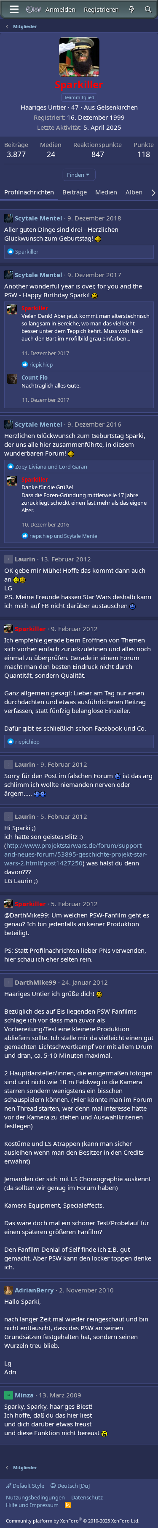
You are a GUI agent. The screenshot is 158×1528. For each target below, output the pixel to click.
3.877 (16, 154)
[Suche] (148, 9)
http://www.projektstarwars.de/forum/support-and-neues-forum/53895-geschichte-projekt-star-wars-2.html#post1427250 (75, 854)
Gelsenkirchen (117, 107)
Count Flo (34, 377)
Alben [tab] (134, 192)
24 (51, 154)
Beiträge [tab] (74, 192)
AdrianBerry (34, 1290)
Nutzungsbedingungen (35, 1497)
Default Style (27, 1485)
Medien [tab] (106, 192)
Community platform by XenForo (72, 1521)
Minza (24, 1395)
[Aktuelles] (131, 9)
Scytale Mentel (38, 218)
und (51, 466)
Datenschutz (87, 1497)
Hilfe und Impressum (32, 1505)
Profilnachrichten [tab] (29, 192)
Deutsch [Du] (73, 1485)
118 (143, 154)
